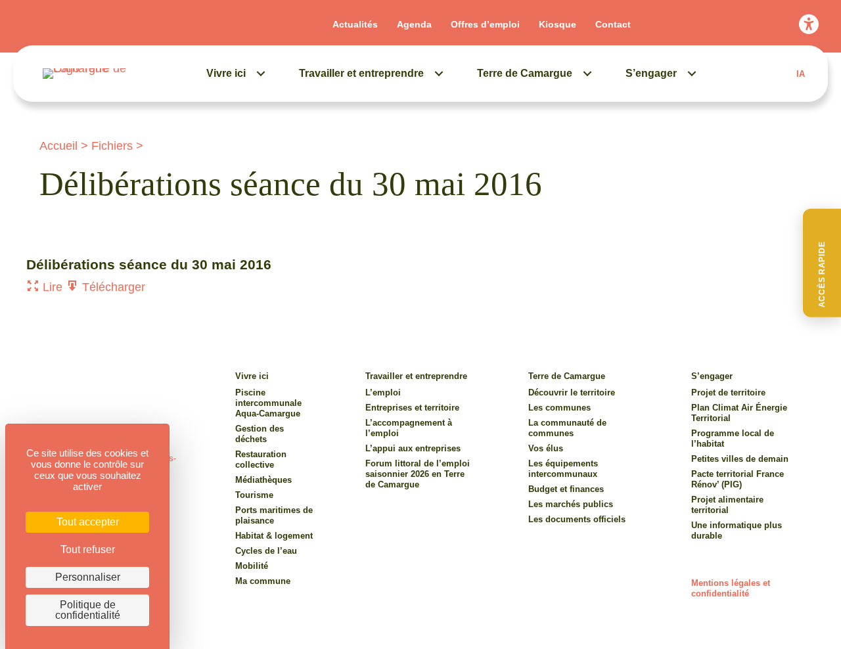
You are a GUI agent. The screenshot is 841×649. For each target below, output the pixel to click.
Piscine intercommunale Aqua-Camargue (268, 403)
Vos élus (545, 448)
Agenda (414, 24)
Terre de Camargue (524, 73)
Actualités (355, 24)
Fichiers (112, 145)
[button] (822, 263)
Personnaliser (87, 577)
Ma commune (262, 581)
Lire (50, 287)
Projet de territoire (728, 392)
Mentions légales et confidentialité (730, 588)
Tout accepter (88, 521)
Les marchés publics (570, 504)
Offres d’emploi (485, 24)
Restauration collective (260, 459)
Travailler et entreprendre (361, 73)
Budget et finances (566, 489)
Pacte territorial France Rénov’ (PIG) (737, 479)
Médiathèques (263, 480)
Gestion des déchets (259, 434)
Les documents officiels (576, 519)
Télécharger (112, 287)
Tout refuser (87, 549)
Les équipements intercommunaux (563, 469)
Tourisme (254, 495)
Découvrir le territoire (571, 392)
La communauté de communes (567, 428)
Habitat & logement (274, 536)
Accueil (58, 145)
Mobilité (251, 566)
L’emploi (383, 392)
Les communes (559, 408)
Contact (613, 24)
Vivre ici (226, 73)
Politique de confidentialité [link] (87, 610)
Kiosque (557, 24)
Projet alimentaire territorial (727, 505)
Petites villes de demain (739, 459)
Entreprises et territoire (412, 408)
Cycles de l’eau (266, 551)
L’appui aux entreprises (413, 448)
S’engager (651, 73)
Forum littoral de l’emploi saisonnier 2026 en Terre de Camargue (417, 474)
